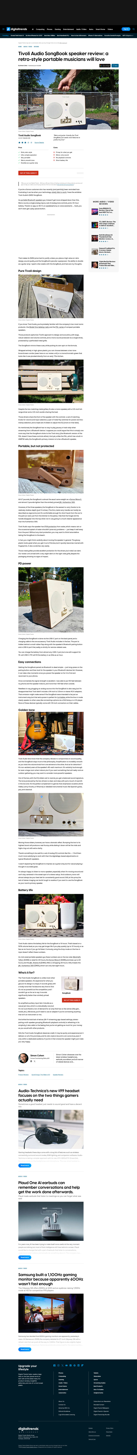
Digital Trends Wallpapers (101, 1408)
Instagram (58, 1365)
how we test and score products (65, 184)
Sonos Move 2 (75, 499)
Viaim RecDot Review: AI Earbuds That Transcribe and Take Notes (107, 265)
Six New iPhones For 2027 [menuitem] (34, 36)
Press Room (109, 1432)
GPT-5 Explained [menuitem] (128, 36)
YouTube (66, 1365)
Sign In (126, 29)
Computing (62, 1376)
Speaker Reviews (58, 1074)
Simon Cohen (23, 65)
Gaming (61, 1380)
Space (96, 1380)
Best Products (98, 1386)
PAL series (60, 327)
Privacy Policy (109, 1428)
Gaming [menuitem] (58, 29)
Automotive (62, 1393)
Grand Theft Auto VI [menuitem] (17, 36)
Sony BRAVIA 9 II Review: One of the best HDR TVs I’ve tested (106, 211)
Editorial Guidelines (64, 1411)
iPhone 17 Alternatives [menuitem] (95, 36)
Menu (3, 29)
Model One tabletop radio (39, 327)
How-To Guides (99, 1390)
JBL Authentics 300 (67, 502)
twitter (34, 1061)
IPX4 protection (50, 526)
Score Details (39, 142)
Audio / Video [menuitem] (81, 29)
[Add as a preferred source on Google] (105, 65)
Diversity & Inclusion (94, 1435)
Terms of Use (92, 1439)
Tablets (96, 1373)
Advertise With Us (64, 1408)
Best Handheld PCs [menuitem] (63, 36)
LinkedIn (79, 1365)
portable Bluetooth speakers (32, 200)
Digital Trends (13, 31)
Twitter (62, 1365)
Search (133, 29)
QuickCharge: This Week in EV (41, 1074)
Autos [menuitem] (91, 29)
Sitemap (108, 1435)
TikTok (71, 1365)
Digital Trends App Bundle (101, 1414)
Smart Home (63, 1386)
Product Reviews (23, 1074)
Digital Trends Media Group (29, 1447)
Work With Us (92, 1432)
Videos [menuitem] (110, 29)
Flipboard (83, 1365)
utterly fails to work (58, 192)
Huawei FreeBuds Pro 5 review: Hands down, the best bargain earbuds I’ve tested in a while (107, 252)
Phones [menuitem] (49, 29)
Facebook (54, 1365)
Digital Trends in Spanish (101, 1411)
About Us (61, 1401)
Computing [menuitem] (40, 29)
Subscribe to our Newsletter (102, 1401)
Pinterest (75, 1365)
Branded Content (99, 1404)
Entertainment (63, 1390)
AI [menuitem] (32, 29)
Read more (25, 1165)
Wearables (97, 1376)
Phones (61, 1373)
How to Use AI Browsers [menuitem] (78, 36)
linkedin (31, 1061)
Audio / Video (63, 1383)
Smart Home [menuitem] (100, 29)
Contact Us (62, 1404)
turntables (61, 697)
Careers (91, 1428)
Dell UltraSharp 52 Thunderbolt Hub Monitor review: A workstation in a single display (106, 239)
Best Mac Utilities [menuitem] (49, 36)
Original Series (98, 1393)
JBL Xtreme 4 (35, 963)
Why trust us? (63, 43)
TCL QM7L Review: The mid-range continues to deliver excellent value (107, 225)
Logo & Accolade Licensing (67, 1414)
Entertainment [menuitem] (68, 29)
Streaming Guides (99, 1383)
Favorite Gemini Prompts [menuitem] (112, 36)
